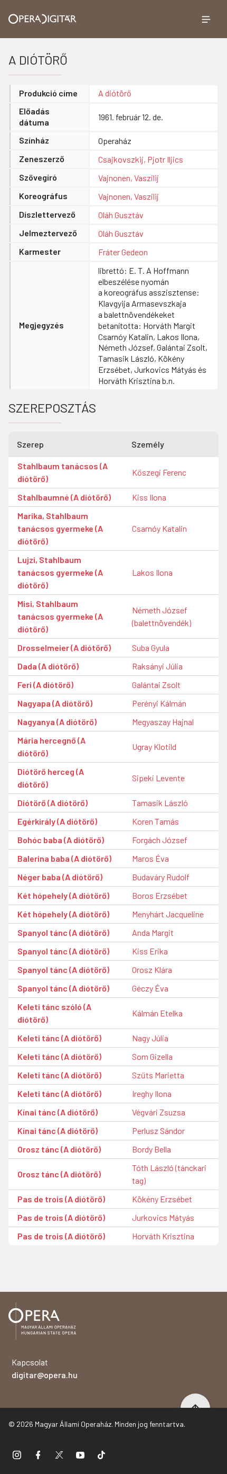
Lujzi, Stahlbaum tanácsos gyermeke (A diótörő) (60, 572)
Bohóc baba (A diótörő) (60, 840)
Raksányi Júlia (157, 666)
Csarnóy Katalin (159, 528)
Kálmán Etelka (157, 1013)
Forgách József (159, 840)
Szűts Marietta (158, 1075)
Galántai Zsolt (156, 685)
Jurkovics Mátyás (163, 1217)
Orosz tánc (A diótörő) (59, 1149)
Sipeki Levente (158, 778)
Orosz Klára (152, 969)
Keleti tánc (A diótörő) (59, 1038)
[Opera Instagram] (16, 1454)
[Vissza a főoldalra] (42, 1322)
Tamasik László (160, 803)
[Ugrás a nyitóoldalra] (42, 19)
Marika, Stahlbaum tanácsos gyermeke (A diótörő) (60, 528)
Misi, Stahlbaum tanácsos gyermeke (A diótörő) (60, 616)
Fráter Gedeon (123, 252)
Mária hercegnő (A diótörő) (51, 746)
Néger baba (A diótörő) (59, 877)
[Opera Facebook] (38, 1454)
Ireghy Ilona (152, 1093)
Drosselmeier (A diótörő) (64, 647)
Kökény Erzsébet (162, 1199)
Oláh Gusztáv (121, 215)
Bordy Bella (151, 1149)
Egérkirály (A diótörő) (57, 821)
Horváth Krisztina (163, 1236)
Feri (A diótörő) (45, 685)
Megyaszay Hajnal (163, 722)
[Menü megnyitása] (206, 19)
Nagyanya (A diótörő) (57, 722)
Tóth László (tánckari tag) (169, 1174)
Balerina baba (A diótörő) (64, 858)
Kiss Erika (150, 951)
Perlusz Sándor (158, 1130)
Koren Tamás (155, 821)
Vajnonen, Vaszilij (128, 178)
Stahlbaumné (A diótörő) (64, 497)
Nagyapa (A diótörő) (54, 703)
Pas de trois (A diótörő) (61, 1199)
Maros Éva (150, 858)
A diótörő (114, 93)
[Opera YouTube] (80, 1454)
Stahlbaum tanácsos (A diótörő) (62, 472)
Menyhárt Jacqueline (168, 914)
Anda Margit (153, 932)
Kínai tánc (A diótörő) (57, 1112)
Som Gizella (152, 1056)
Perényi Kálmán (159, 703)
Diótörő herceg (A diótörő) (50, 777)
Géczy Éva (150, 988)
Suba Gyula (150, 647)
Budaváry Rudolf (161, 877)
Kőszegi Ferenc (159, 472)
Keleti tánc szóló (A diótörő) (54, 1013)
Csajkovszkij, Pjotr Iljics (140, 159)
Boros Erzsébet (159, 895)
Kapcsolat (45, 1368)
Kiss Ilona (149, 497)
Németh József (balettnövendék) (161, 616)
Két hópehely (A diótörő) (63, 895)
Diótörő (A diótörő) (52, 803)
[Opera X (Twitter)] (59, 1454)
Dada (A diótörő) (48, 666)
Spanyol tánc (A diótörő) (63, 932)
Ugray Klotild (154, 747)
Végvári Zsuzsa (158, 1112)
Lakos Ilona (152, 572)
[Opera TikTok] (101, 1454)
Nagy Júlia (150, 1038)
